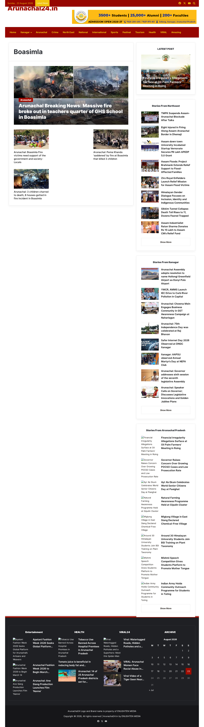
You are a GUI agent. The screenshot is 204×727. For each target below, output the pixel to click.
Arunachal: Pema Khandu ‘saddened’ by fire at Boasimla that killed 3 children (110, 155)
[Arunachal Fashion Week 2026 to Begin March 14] (21, 670)
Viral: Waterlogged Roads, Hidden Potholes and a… (134, 643)
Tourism (139, 32)
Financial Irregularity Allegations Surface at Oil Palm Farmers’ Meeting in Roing (165, 81)
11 (158, 664)
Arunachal (41, 32)
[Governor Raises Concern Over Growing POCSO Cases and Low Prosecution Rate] (150, 468)
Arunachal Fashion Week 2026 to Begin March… (44, 669)
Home (13, 32)
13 (170, 664)
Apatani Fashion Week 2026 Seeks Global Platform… (43, 643)
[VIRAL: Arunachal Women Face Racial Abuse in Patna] (112, 666)
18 (158, 671)
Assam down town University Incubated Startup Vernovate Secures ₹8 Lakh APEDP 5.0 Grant (175, 148)
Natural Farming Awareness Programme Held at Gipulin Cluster (174, 501)
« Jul (151, 690)
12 (164, 664)
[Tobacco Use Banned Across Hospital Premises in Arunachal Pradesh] (67, 648)
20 (170, 671)
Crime (55, 32)
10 (152, 664)
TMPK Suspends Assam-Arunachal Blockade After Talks (175, 117)
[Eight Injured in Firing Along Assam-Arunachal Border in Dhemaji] (150, 132)
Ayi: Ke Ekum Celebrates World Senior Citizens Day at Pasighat (175, 486)
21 (176, 671)
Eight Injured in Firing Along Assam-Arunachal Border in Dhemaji (175, 131)
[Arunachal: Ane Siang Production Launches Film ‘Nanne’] (21, 687)
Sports (114, 32)
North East (68, 32)
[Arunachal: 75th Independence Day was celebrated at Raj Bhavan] (150, 328)
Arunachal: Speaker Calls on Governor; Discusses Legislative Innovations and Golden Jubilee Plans (174, 394)
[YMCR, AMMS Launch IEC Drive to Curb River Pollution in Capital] (150, 294)
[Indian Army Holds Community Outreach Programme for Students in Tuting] (150, 592)
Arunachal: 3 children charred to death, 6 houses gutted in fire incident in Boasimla (31, 195)
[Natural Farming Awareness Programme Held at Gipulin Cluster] (150, 504)
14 (176, 664)
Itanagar (25, 32)
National (83, 32)
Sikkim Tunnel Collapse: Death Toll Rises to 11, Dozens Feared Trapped (175, 212)
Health (152, 32)
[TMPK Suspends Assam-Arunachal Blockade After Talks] (150, 117)
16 (188, 664)
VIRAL (163, 32)
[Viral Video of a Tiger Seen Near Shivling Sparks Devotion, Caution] (112, 680)
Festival (127, 32)
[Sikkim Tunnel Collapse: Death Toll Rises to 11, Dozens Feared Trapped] (150, 213)
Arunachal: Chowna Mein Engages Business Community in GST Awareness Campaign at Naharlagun (175, 310)
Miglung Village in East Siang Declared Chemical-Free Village (174, 520)
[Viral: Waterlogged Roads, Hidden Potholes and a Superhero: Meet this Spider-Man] (112, 648)
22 (182, 671)
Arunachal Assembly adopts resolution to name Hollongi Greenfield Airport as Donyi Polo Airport (175, 276)
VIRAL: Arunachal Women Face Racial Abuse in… (134, 665)
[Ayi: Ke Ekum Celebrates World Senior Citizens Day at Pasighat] (150, 487)
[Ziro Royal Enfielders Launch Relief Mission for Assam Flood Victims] (150, 182)
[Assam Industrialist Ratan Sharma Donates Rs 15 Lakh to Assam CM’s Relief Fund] (150, 227)
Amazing (176, 32)
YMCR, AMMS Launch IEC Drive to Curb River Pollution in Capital (174, 293)
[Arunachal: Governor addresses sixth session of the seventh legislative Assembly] (150, 375)
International (99, 32)
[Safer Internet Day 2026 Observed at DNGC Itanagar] (150, 345)
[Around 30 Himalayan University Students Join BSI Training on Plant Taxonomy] (150, 544)
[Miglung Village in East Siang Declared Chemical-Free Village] (150, 523)
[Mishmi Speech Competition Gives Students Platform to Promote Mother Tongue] (150, 568)
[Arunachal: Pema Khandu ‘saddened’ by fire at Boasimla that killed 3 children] (110, 139)
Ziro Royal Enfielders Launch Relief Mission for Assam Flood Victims (175, 182)
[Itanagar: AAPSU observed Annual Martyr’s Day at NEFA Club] (150, 359)
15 (182, 664)
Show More (165, 242)
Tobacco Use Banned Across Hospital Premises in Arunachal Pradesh (88, 646)
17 (152, 671)
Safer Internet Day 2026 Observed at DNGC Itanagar (175, 344)
